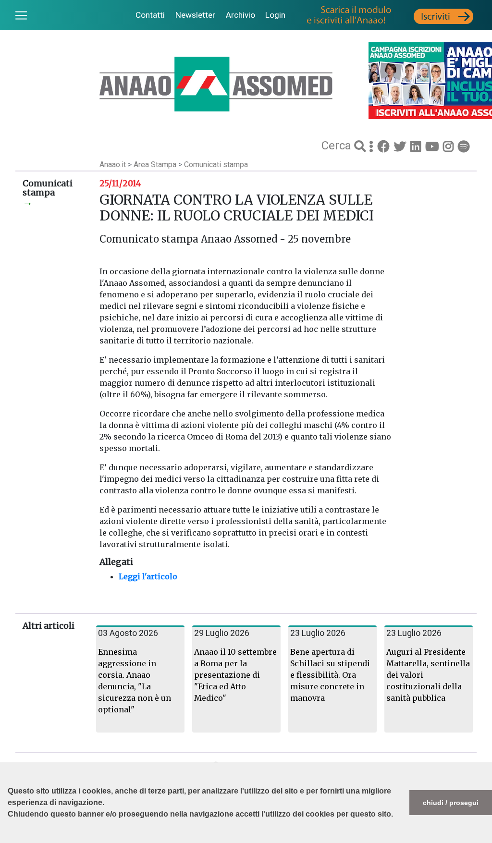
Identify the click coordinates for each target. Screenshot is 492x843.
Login (275, 15)
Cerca (337, 145)
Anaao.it (112, 164)
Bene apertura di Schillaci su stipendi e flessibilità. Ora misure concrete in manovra (330, 675)
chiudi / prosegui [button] (451, 802)
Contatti (150, 15)
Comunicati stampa (216, 164)
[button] (9, 838)
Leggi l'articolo (148, 576)
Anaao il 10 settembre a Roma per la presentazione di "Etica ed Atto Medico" (235, 675)
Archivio (240, 15)
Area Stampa (156, 164)
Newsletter (195, 15)
